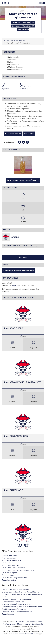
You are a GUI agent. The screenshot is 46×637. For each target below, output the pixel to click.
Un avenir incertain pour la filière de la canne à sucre (22, 594)
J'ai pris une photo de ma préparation (24, 180)
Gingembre (16, 26)
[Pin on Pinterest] (27, 142)
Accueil (6, 40)
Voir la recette (23, 313)
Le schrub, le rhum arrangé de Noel (15, 589)
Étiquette (30, 134)
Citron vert (26, 22)
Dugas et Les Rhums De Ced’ (13, 602)
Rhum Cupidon (7, 563)
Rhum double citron (14, 328)
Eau (33, 22)
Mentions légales (23, 624)
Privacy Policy (17, 634)
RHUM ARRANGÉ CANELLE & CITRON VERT (22, 382)
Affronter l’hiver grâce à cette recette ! (16, 604)
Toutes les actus (8, 614)
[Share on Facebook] (20, 142)
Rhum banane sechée (10, 558)
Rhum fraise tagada (9, 573)
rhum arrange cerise (9, 555)
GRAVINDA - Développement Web (28, 621)
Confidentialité (37, 624)
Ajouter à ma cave (13, 134)
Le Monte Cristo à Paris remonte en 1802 (17, 611)
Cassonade (16, 22)
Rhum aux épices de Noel (11, 560)
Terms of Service (31, 634)
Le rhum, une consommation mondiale (16, 599)
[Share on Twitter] (24, 142)
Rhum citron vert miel (10, 565)
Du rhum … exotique (9, 597)
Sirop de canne (23, 29)
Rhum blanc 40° (28, 26)
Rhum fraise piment (13, 490)
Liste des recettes (18, 40)
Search (24, 257)
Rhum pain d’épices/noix (16, 436)
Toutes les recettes (9, 580)
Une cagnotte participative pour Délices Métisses (20, 592)
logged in (15, 285)
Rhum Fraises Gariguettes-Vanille (14, 577)
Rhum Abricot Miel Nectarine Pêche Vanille (18, 570)
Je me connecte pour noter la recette (18, 271)
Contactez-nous (9, 624)
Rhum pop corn (8, 575)
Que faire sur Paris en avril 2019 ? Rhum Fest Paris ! (22, 607)
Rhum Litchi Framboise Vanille (13, 568)
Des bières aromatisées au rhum (14, 609)
